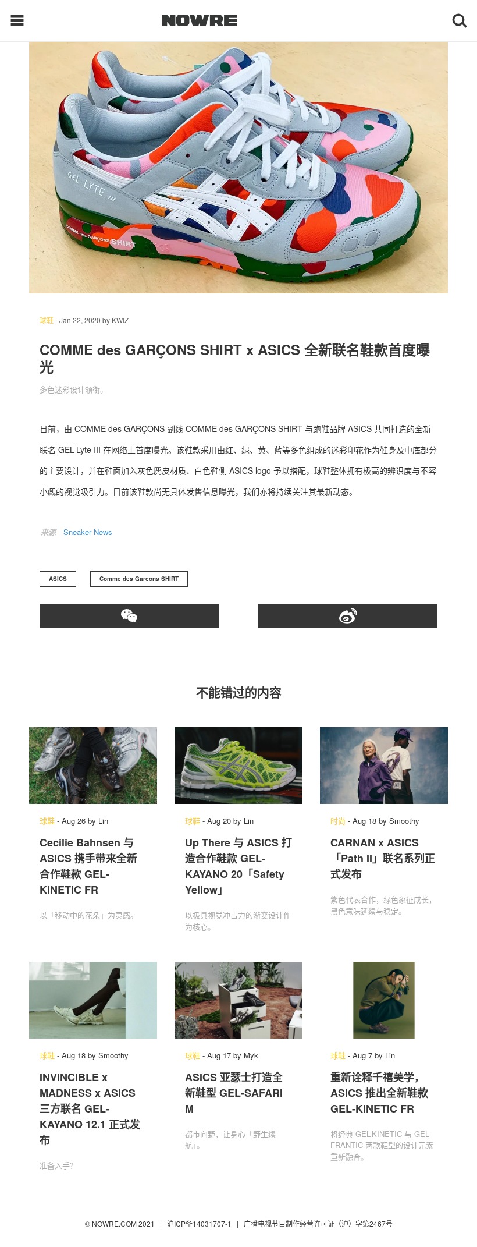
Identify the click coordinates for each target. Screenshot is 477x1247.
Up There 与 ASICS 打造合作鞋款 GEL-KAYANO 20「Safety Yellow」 (238, 866)
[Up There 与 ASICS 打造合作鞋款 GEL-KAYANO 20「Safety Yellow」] (238, 765)
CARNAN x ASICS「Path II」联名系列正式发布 (382, 858)
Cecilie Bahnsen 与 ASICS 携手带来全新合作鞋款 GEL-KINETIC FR (88, 866)
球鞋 (47, 320)
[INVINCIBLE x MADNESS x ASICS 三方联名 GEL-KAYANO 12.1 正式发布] (93, 1000)
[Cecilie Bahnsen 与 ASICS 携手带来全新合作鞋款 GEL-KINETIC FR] (93, 765)
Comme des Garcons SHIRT (139, 579)
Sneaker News (87, 532)
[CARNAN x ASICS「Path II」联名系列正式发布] (384, 765)
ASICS (58, 579)
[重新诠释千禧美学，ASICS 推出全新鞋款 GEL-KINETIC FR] (384, 1000)
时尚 (338, 820)
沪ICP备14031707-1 (200, 1223)
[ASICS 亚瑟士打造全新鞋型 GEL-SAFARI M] (238, 1000)
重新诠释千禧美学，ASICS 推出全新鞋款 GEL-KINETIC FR (379, 1092)
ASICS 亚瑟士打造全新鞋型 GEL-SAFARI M (234, 1092)
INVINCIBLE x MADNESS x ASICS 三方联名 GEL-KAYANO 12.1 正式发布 (90, 1108)
